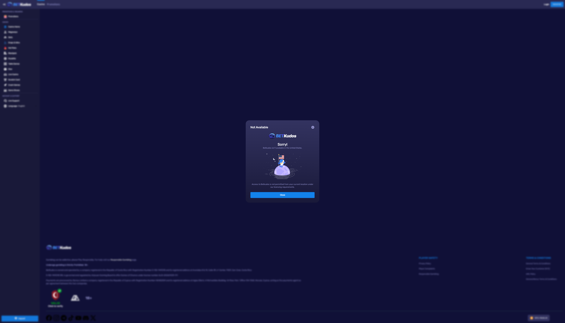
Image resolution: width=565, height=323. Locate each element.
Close (282, 195)
